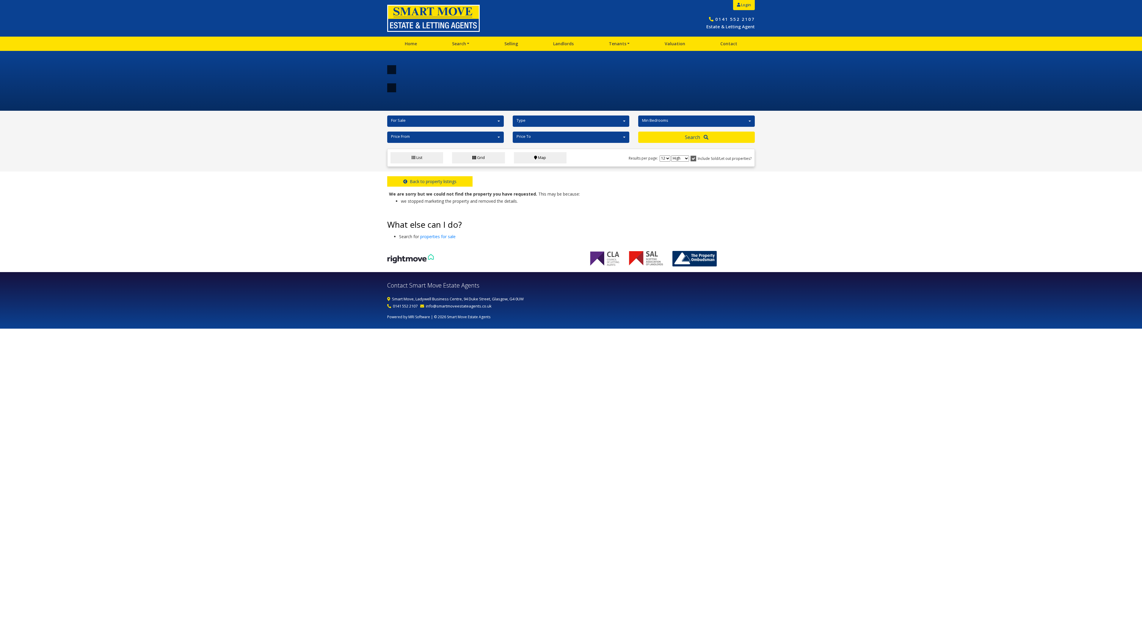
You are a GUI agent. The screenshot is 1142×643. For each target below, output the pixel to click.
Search (459, 43)
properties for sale (438, 236)
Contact (728, 43)
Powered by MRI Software (408, 316)
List (418, 157)
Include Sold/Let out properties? (725, 158)
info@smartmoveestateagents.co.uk (459, 306)
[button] (445, 121)
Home (411, 43)
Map (541, 157)
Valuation (675, 43)
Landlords (563, 43)
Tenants (617, 43)
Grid (480, 157)
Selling (511, 43)
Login (745, 4)
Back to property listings (432, 181)
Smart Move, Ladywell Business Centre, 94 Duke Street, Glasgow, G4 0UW (458, 299)
